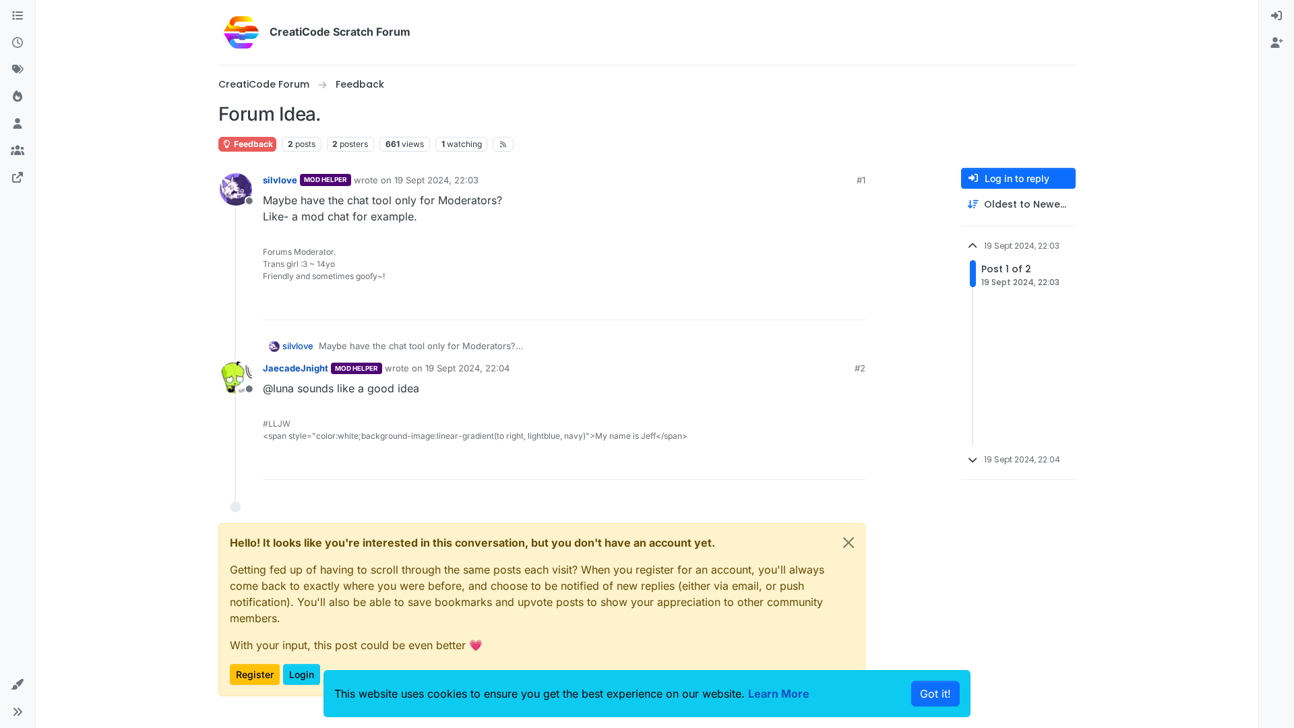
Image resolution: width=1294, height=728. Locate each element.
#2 (860, 368)
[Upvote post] (806, 303)
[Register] (1276, 43)
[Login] (1276, 16)
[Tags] (17, 70)
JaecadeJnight (295, 368)
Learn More (778, 693)
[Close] (848, 543)
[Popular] (17, 97)
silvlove (280, 180)
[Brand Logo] (241, 32)
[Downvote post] (854, 303)
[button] (17, 685)
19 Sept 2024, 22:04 (467, 368)
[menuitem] (1276, 16)
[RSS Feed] (503, 144)
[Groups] (17, 151)
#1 (861, 180)
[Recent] (17, 43)
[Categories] (17, 16)
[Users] (17, 124)
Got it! (935, 693)
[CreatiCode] (17, 178)
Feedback (252, 144)
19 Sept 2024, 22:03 (436, 180)
